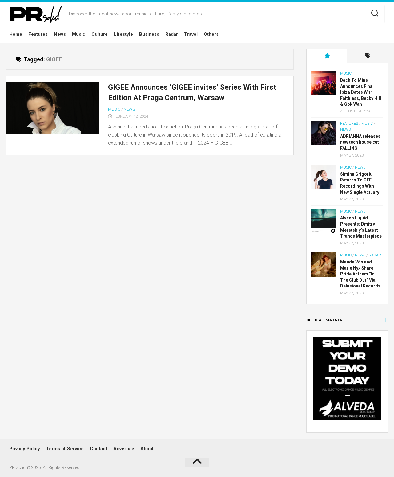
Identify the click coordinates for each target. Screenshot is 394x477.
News (60, 34)
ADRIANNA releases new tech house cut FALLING (360, 142)
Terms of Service (65, 448)
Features (38, 34)
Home (15, 34)
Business (149, 34)
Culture (99, 34)
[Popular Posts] (326, 56)
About (147, 448)
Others (211, 34)
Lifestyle (123, 34)
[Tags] (367, 56)
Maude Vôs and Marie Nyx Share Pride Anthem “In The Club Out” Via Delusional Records (360, 273)
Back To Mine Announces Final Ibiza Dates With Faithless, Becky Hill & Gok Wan (360, 92)
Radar (171, 34)
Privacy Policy (24, 448)
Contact (98, 448)
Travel (191, 34)
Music (78, 34)
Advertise (123, 448)
